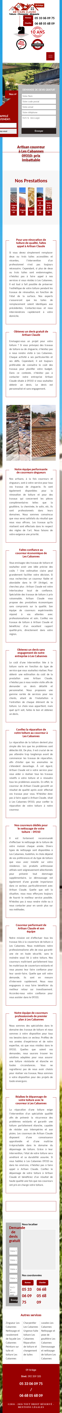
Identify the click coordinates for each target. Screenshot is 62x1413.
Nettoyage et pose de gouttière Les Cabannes (48, 1337)
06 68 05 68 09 (45, 23)
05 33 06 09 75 (45, 18)
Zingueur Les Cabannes (13, 1325)
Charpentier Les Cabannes (30, 1325)
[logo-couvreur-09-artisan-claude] (26, 9)
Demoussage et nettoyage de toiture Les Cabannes (48, 1353)
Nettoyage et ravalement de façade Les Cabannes (13, 1337)
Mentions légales (31, 1407)
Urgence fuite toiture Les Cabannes (30, 1335)
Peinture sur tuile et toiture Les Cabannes (12, 1353)
